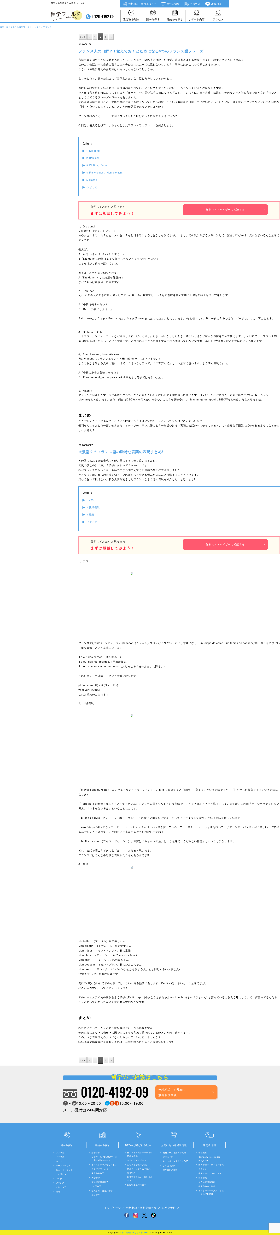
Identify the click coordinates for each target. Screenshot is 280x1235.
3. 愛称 (90, 514)
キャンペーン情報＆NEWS (175, 1161)
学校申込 (195, 3)
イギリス (60, 1156)
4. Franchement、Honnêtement (104, 172)
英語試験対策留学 (100, 1181)
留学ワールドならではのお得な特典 (139, 1171)
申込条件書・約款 (206, 1186)
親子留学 (96, 1194)
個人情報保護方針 (206, 1181)
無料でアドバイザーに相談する (225, 209)
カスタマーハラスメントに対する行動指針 (211, 1192)
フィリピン (61, 1174)
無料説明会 (173, 3)
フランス (60, 1182)
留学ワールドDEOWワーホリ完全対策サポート (104, 1158)
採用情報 (202, 1177)
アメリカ (60, 1152)
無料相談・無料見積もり (142, 3)
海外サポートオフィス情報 (211, 1164)
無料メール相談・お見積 (174, 1152)
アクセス (218, 19)
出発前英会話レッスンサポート (139, 1178)
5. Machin (92, 180)
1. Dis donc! (93, 151)
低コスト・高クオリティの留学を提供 (139, 1154)
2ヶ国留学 (96, 1186)
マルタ (59, 1178)
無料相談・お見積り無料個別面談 (172, 1092)
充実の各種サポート (136, 1160)
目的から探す (175, 19)
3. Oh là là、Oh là (96, 165)
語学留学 (96, 1152)
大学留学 (96, 1177)
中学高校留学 (98, 1173)
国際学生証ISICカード (137, 1184)
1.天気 (90, 500)
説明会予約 (168, 1156)
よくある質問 (169, 1165)
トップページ (112, 1207)
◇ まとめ (91, 187)
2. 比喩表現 (92, 507)
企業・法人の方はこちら (210, 1173)
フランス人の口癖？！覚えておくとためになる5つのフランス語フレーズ (141, 50)
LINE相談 (216, 3)
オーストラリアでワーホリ (104, 1164)
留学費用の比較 (170, 1169)
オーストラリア (63, 1165)
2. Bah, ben (92, 158)
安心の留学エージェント (138, 1164)
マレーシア (61, 1187)
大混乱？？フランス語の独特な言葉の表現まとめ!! (121, 451)
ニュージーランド (64, 1169)
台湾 (58, 1191)
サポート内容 (196, 19)
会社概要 (202, 1152)
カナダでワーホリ (100, 1169)
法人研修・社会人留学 (102, 1190)
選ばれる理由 (131, 19)
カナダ (59, 1161)
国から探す (153, 19)
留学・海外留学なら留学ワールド (135, 1232)
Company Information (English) (209, 1158)
